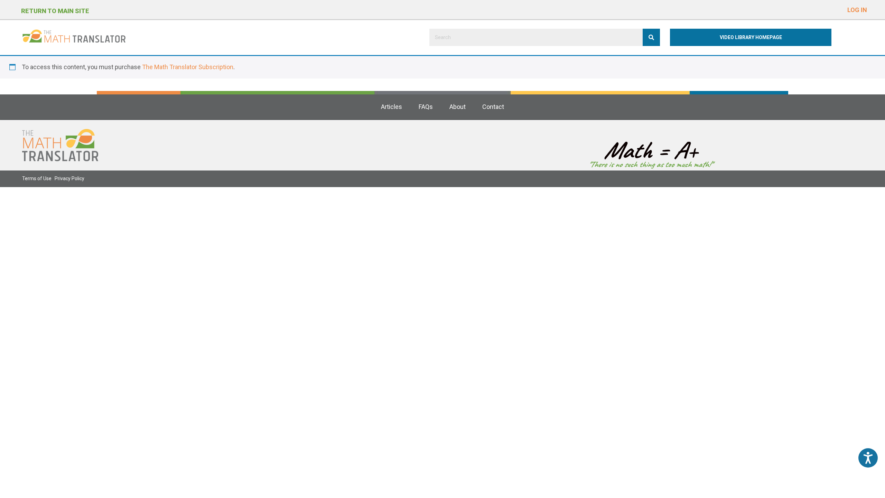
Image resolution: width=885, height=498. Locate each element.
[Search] (651, 37)
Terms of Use (37, 178)
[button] (857, 8)
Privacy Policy (69, 178)
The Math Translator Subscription (187, 67)
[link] (392, 107)
